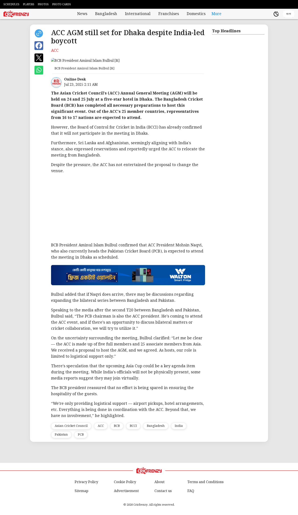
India (179, 426)
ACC (101, 426)
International (138, 14)
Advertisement (126, 491)
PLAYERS (28, 4)
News (82, 14)
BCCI (133, 426)
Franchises (168, 14)
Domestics (196, 14)
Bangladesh (106, 14)
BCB (117, 426)
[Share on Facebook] (38, 45)
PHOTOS (43, 4)
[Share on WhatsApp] (38, 70)
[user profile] (269, 14)
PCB (81, 434)
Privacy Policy (86, 482)
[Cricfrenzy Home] (16, 13)
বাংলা (288, 13)
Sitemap (81, 491)
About (159, 482)
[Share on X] (38, 57)
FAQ (190, 491)
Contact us (163, 491)
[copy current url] (38, 33)
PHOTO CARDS (61, 4)
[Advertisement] (128, 208)
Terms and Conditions (205, 482)
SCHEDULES (11, 4)
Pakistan (61, 434)
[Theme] (276, 14)
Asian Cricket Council (71, 426)
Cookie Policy (125, 482)
